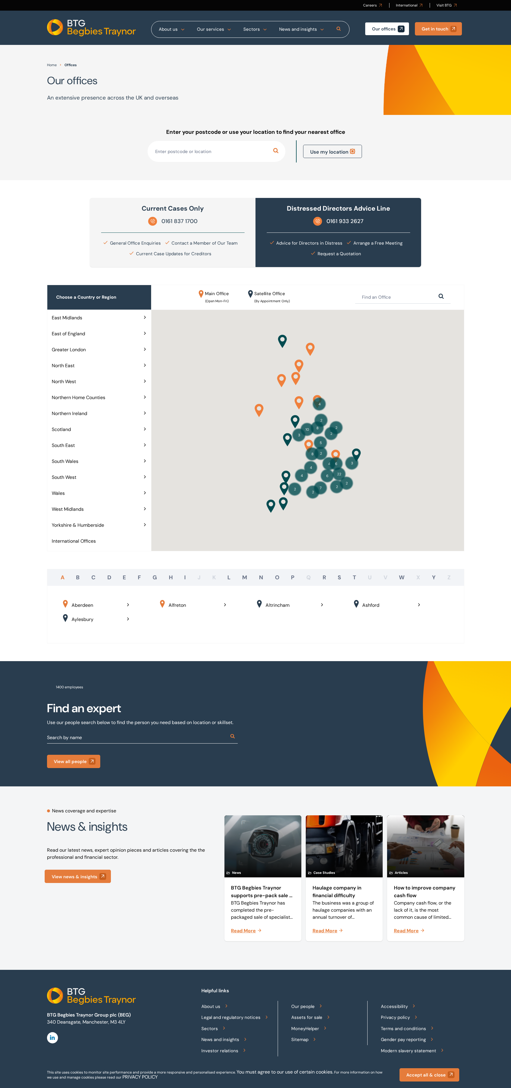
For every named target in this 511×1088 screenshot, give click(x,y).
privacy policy (140, 1077)
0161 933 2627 (344, 221)
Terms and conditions (403, 1029)
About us (168, 29)
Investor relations (219, 1051)
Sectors (251, 29)
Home (52, 65)
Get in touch (435, 29)
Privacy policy (395, 1017)
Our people (303, 1006)
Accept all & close (426, 1075)
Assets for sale (306, 1017)
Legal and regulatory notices (231, 1017)
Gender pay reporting (403, 1040)
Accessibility (394, 1006)
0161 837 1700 (179, 221)
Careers (370, 5)
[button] (295, 421)
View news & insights (74, 877)
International (407, 5)
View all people (70, 762)
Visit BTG (444, 5)
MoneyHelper (305, 1029)
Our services (210, 29)
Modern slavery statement (408, 1051)
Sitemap (299, 1040)
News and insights (298, 29)
